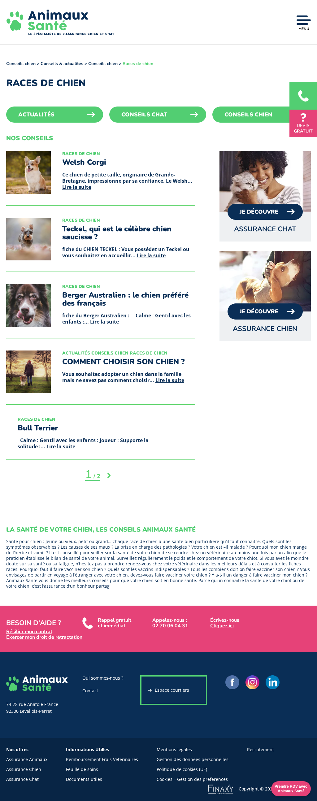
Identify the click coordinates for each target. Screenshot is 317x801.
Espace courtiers (172, 690)
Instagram (252, 682)
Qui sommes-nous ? (102, 678)
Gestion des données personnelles (192, 759)
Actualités (36, 114)
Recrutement (260, 749)
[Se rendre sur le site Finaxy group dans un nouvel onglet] (223, 789)
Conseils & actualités (62, 64)
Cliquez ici (222, 625)
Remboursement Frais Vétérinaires (102, 759)
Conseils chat (144, 114)
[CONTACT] (303, 96)
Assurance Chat (22, 779)
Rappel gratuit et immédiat (114, 623)
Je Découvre (259, 211)
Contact (90, 691)
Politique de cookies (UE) (182, 769)
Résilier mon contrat (29, 631)
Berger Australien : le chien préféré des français (125, 299)
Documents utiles (84, 779)
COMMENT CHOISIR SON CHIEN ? (123, 362)
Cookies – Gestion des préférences (192, 779)
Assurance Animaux (26, 759)
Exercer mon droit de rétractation (44, 637)
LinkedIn (273, 682)
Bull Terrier (38, 428)
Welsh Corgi (84, 162)
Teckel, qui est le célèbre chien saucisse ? (117, 233)
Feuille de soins (82, 769)
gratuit (303, 128)
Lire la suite (76, 187)
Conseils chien (21, 64)
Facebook (232, 682)
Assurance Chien (23, 769)
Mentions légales (174, 749)
